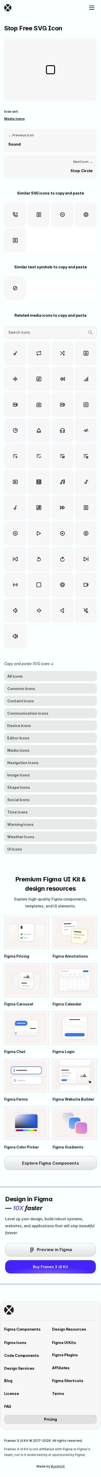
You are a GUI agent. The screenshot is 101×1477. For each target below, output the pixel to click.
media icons (14, 119)
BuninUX (58, 1466)
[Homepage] (37, 8)
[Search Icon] (50, 332)
